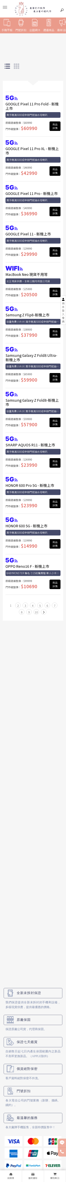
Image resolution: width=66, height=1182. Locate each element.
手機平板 (6, 30)
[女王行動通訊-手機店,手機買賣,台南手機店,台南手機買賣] (33, 9)
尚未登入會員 (63, 312)
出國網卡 (34, 30)
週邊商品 (48, 30)
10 (36, 612)
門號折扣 (20, 30)
